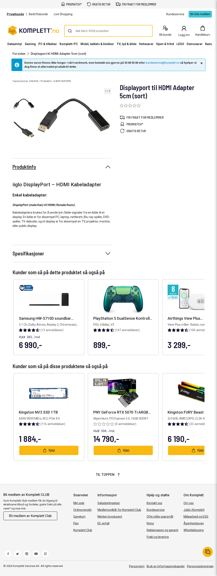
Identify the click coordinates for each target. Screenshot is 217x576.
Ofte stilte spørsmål (160, 516)
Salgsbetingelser (108, 503)
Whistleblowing (194, 530)
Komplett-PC (69, 44)
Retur (150, 523)
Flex (76, 523)
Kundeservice (156, 510)
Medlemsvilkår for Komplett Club (119, 510)
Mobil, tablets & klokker (97, 44)
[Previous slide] (40, 116)
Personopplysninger (200, 566)
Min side (78, 503)
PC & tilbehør (47, 44)
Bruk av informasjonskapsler (166, 566)
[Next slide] (107, 116)
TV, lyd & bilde (126, 44)
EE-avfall (103, 523)
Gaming (30, 44)
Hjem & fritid (165, 44)
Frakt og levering (158, 537)
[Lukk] (201, 63)
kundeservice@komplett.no (162, 62)
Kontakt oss (154, 503)
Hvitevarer (146, 44)
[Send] (70, 31)
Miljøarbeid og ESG (196, 516)
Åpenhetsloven (194, 523)
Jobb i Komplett (194, 510)
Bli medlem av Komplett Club (30, 516)
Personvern (137, 566)
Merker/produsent (109, 516)
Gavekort (79, 516)
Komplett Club (82, 530)
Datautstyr (14, 44)
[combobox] (108, 31)
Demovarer (195, 44)
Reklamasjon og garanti (162, 530)
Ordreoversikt (82, 510)
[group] (73, 115)
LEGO (180, 44)
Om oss (189, 503)
